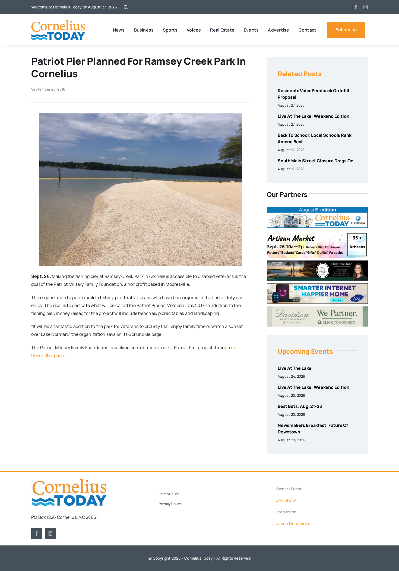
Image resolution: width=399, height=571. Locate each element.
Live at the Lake (294, 368)
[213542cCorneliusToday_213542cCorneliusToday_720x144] (317, 285)
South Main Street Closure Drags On (315, 161)
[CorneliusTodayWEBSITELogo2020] (69, 481)
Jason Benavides (293, 523)
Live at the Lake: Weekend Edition (313, 116)
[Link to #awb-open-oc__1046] (126, 7)
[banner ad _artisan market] (317, 233)
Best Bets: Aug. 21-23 (300, 406)
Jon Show (286, 500)
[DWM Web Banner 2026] (317, 309)
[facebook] (356, 7)
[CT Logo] (58, 22)
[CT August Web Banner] (317, 209)
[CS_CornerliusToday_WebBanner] (317, 263)
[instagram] (365, 7)
